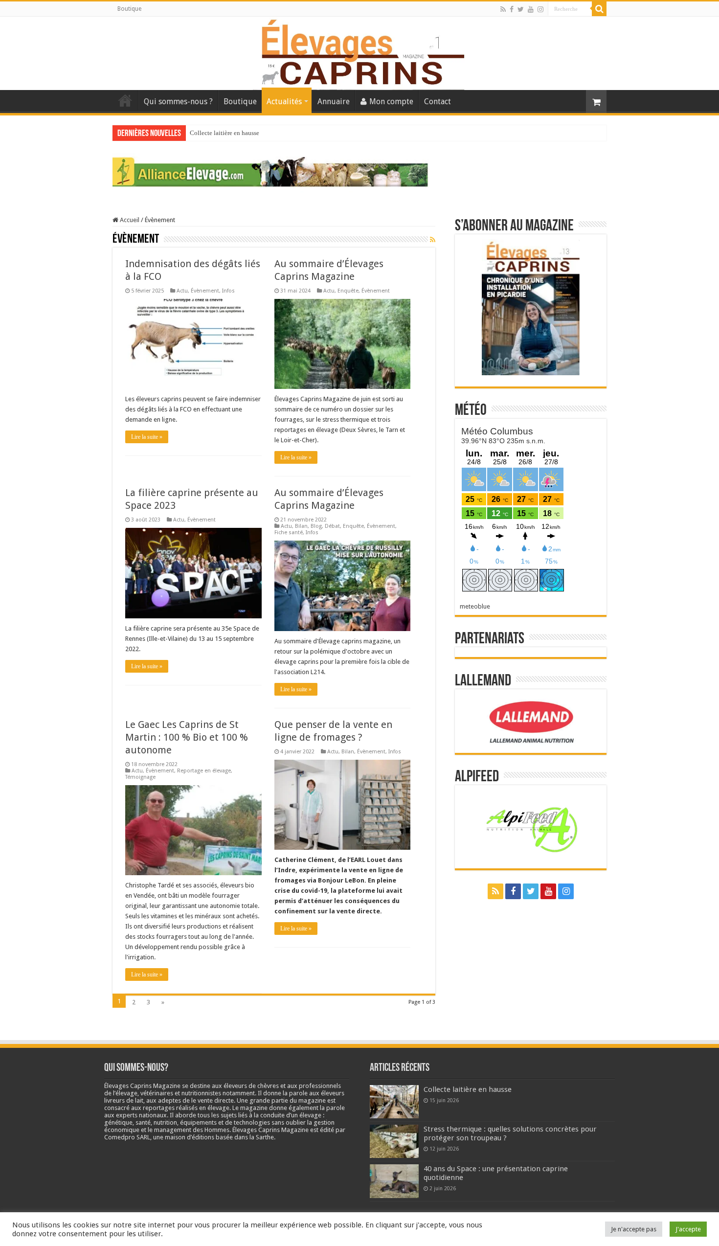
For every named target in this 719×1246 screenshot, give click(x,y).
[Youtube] (531, 9)
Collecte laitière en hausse (224, 132)
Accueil (125, 100)
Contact (437, 101)
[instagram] (540, 9)
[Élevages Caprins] (359, 51)
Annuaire (333, 101)
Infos (228, 291)
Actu (182, 291)
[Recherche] (599, 8)
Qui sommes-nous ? (178, 101)
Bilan (301, 526)
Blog (316, 526)
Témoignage (140, 777)
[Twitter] (521, 9)
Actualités (284, 101)
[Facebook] (512, 9)
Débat (332, 526)
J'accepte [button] (688, 1229)
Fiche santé (288, 532)
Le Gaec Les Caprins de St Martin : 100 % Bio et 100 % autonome (186, 737)
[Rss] (503, 9)
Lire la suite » (146, 436)
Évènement (205, 291)
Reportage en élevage (204, 771)
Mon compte (391, 101)
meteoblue (475, 606)
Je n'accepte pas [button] (633, 1229)
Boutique (129, 8)
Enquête (348, 291)
